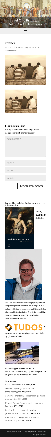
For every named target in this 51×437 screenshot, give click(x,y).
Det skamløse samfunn (15, 384)
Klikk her (40, 218)
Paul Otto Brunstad (15, 47)
